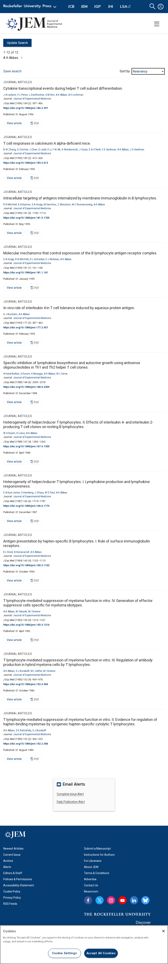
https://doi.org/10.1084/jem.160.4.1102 (26, 565)
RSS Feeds (10, 903)
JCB (71, 6)
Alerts (7, 867)
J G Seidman (137, 149)
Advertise (90, 879)
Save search (12, 71)
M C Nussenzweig (82, 204)
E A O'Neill (95, 149)
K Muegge (37, 373)
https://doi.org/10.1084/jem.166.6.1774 (26, 505)
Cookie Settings (64, 953)
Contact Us (91, 885)
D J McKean (52, 259)
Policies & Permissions (17, 879)
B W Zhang (9, 149)
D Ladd (42, 149)
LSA (123, 6)
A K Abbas (61, 94)
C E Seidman (109, 149)
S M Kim (49, 94)
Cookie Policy (11, 891)
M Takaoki (21, 611)
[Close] (22, 58)
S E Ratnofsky (23, 730)
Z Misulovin (64, 204)
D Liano (20, 433)
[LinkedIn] (134, 900)
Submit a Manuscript (97, 848)
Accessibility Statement (18, 885)
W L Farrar (62, 373)
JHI (110, 6)
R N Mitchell (10, 204)
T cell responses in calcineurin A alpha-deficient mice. (47, 143)
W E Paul (50, 492)
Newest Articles (13, 848)
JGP (97, 6)
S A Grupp (37, 204)
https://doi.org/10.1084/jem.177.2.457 (25, 327)
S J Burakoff (23, 671)
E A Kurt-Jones (11, 492)
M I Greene (34, 611)
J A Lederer (9, 94)
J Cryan (83, 149)
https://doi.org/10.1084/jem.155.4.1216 (26, 624)
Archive (8, 860)
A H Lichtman (75, 94)
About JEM (91, 867)
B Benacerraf (21, 552)
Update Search (15, 44)
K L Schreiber (37, 259)
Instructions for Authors (99, 854)
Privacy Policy (12, 897)
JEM (84, 6)
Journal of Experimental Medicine (32, 98)
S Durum (25, 373)
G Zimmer (22, 149)
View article (12, 124)
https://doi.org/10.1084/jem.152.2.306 (25, 743)
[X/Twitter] (99, 900)
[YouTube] (122, 900)
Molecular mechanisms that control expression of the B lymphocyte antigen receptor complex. (80, 253)
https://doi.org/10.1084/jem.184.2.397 (25, 108)
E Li (49, 149)
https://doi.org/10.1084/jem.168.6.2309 (26, 387)
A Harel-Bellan (11, 373)
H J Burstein (10, 314)
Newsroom (91, 891)
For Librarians (92, 860)
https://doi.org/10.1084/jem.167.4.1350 (26, 446)
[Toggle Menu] (156, 24)
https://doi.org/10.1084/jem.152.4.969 (25, 684)
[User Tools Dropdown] (161, 6)
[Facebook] (88, 900)
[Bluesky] (145, 900)
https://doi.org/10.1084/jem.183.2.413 (25, 162)
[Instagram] (111, 900)
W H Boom (9, 433)
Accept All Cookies (101, 953)
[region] (84, 944)
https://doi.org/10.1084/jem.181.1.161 (25, 272)
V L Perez (22, 94)
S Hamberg (27, 492)
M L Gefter (36, 671)
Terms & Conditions (96, 873)
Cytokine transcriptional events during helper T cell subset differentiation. (63, 88)
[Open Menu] (30, 6)
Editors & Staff (12, 873)
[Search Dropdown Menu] (152, 6)
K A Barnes (24, 204)
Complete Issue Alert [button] (70, 794)
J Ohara (39, 492)
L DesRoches (36, 94)
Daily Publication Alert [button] (71, 801)
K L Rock (8, 552)
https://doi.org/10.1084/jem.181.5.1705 (26, 217)
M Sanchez (50, 204)
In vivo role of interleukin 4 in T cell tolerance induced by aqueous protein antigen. (69, 308)
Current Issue (11, 854)
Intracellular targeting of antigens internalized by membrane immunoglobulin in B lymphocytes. (80, 198)
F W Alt (56, 149)
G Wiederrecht (70, 149)
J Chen (33, 149)
